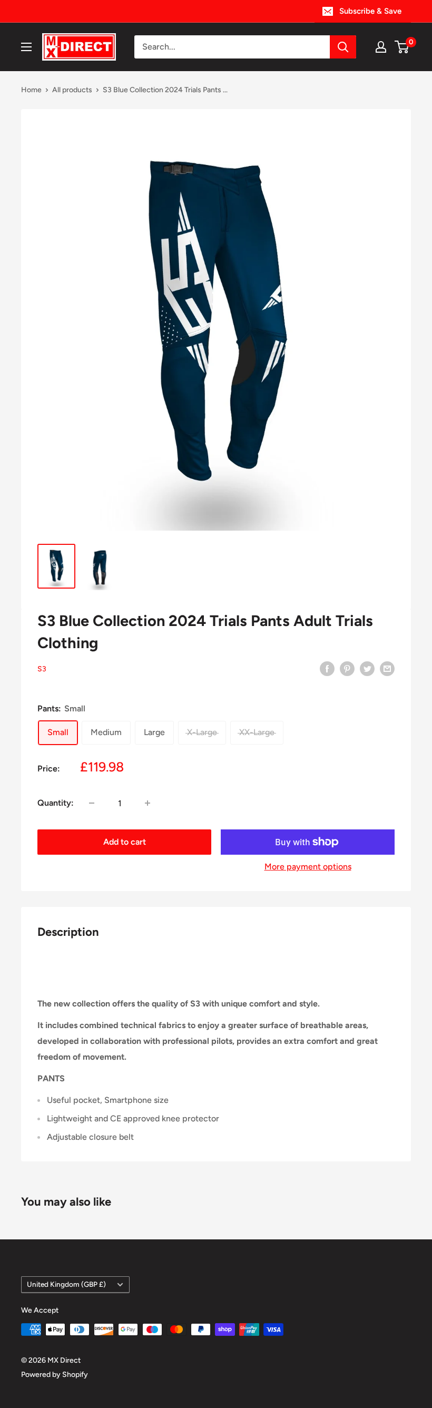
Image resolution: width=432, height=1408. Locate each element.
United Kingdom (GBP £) (66, 1284)
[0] (402, 47)
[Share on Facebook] (327, 668)
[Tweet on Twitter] (367, 668)
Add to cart (124, 842)
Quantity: (55, 803)
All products (72, 89)
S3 (41, 668)
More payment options (307, 867)
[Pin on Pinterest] (347, 668)
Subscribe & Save (370, 11)
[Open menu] (26, 47)
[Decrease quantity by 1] (92, 803)
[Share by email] (387, 668)
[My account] (381, 47)
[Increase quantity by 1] (147, 803)
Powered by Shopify (54, 1374)
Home (31, 89)
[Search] (343, 46)
